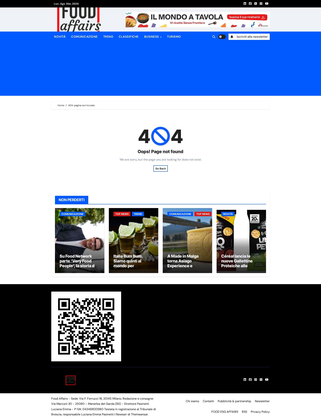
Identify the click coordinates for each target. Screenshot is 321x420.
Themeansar (139, 414)
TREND (108, 37)
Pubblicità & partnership (234, 401)
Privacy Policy (260, 412)
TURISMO (174, 37)
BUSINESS (152, 37)
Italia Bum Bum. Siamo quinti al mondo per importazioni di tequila (128, 266)
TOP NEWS (122, 214)
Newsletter (262, 401)
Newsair (121, 414)
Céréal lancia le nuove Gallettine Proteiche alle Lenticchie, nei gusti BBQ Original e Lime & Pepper (240, 268)
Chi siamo (192, 401)
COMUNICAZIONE (84, 37)
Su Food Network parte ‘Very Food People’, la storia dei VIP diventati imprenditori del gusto (79, 268)
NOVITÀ (60, 37)
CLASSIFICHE (129, 37)
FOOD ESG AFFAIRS (224, 412)
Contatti (208, 401)
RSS (244, 412)
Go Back (160, 168)
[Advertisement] (161, 70)
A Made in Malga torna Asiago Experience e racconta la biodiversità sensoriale (183, 268)
